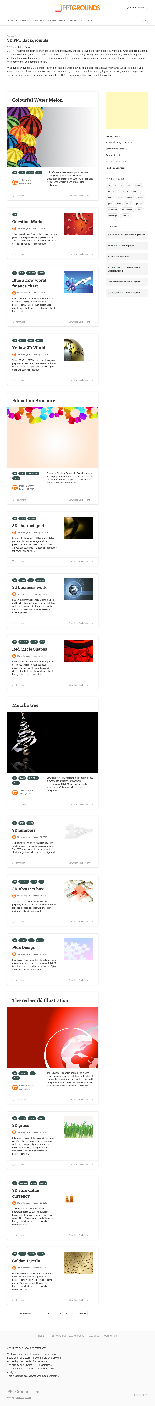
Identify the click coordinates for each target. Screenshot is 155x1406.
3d (109, 186)
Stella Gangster (26, 180)
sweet (139, 210)
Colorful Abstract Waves (127, 281)
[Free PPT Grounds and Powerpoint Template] (77, 8)
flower (119, 198)
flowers (130, 198)
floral (110, 198)
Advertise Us (76, 21)
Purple (40, 940)
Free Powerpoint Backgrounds (66, 1336)
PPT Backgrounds (23, 1398)
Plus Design (23, 947)
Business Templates (57, 21)
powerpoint (112, 210)
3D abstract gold (28, 525)
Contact (90, 21)
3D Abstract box (28, 888)
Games (31, 1254)
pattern (139, 204)
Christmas (33, 778)
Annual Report (113, 155)
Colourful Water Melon (37, 100)
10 (47, 1313)
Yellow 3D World (28, 347)
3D (15, 172)
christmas (124, 192)
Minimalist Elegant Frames (119, 142)
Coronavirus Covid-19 (116, 148)
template (125, 216)
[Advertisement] (127, 110)
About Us (94, 1336)
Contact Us (110, 1336)
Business (31, 273)
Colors (38, 21)
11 (53, 1313)
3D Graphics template (131, 50)
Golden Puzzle (26, 1260)
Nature (32, 1118)
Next (81, 1313)
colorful (136, 192)
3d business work (29, 587)
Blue (21, 172)
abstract (118, 186)
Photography (128, 245)
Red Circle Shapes (29, 649)
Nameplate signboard (134, 234)
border (138, 186)
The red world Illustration (40, 1000)
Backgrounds (22, 21)
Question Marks (27, 221)
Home (10, 21)
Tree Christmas (121, 256)
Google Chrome (50, 1375)
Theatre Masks (132, 292)
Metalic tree (25, 705)
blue (128, 186)
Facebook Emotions (115, 167)
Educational (33, 473)
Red (42, 642)
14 (72, 1313)
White (41, 273)
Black (22, 340)
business (111, 192)
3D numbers (24, 830)
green (110, 204)
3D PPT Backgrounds (71, 75)
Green (30, 172)
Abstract (24, 642)
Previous (27, 1313)
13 (65, 1313)
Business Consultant (116, 161)
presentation (127, 210)
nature (128, 204)
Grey (39, 172)
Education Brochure (33, 400)
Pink (31, 940)
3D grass (20, 1125)
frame (140, 198)
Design (22, 940)
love (119, 204)
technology (112, 216)
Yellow (32, 518)
